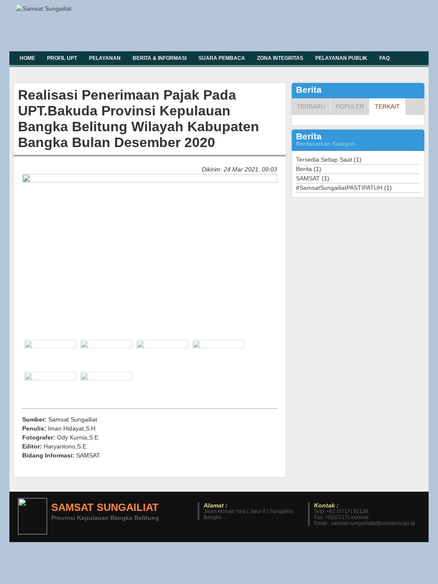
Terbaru (311, 106)
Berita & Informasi (159, 58)
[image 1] (149, 180)
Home (27, 58)
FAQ (384, 58)
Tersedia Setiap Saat (324, 159)
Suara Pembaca (221, 58)
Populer (350, 106)
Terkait (387, 106)
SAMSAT (308, 178)
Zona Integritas (280, 58)
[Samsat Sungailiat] (46, 8)
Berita (304, 168)
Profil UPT (62, 58)
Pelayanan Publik (341, 58)
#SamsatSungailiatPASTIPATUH (339, 187)
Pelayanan (105, 58)
